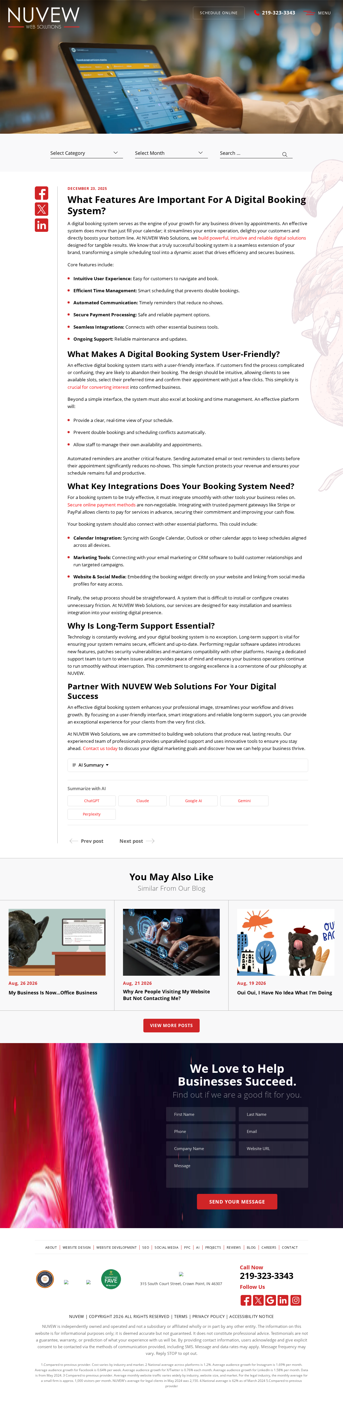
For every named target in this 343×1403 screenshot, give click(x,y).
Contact (290, 1247)
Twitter (258, 1300)
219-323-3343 (278, 13)
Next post (131, 841)
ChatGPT (91, 800)
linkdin (41, 225)
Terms (181, 1316)
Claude (142, 800)
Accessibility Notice (251, 1316)
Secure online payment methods (102, 505)
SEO (145, 1247)
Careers (269, 1247)
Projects (213, 1247)
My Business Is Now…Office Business (53, 992)
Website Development (116, 1247)
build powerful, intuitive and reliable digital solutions (252, 238)
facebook (41, 193)
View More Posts (171, 1025)
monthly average (290, 1375)
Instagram (295, 1300)
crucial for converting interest (98, 387)
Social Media (166, 1247)
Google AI (193, 800)
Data (304, 1370)
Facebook (246, 1300)
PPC (187, 1247)
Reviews (234, 1247)
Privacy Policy (208, 1316)
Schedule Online (219, 12)
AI (197, 1247)
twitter (41, 209)
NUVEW (76, 1316)
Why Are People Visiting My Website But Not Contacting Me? (166, 994)
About (51, 1247)
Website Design (77, 1247)
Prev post (92, 841)
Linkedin (283, 1300)
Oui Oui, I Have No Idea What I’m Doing (284, 992)
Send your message (237, 1201)
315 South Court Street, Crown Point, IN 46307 (181, 1283)
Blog (251, 1247)
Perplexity (91, 814)
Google (270, 1300)
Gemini (244, 800)
